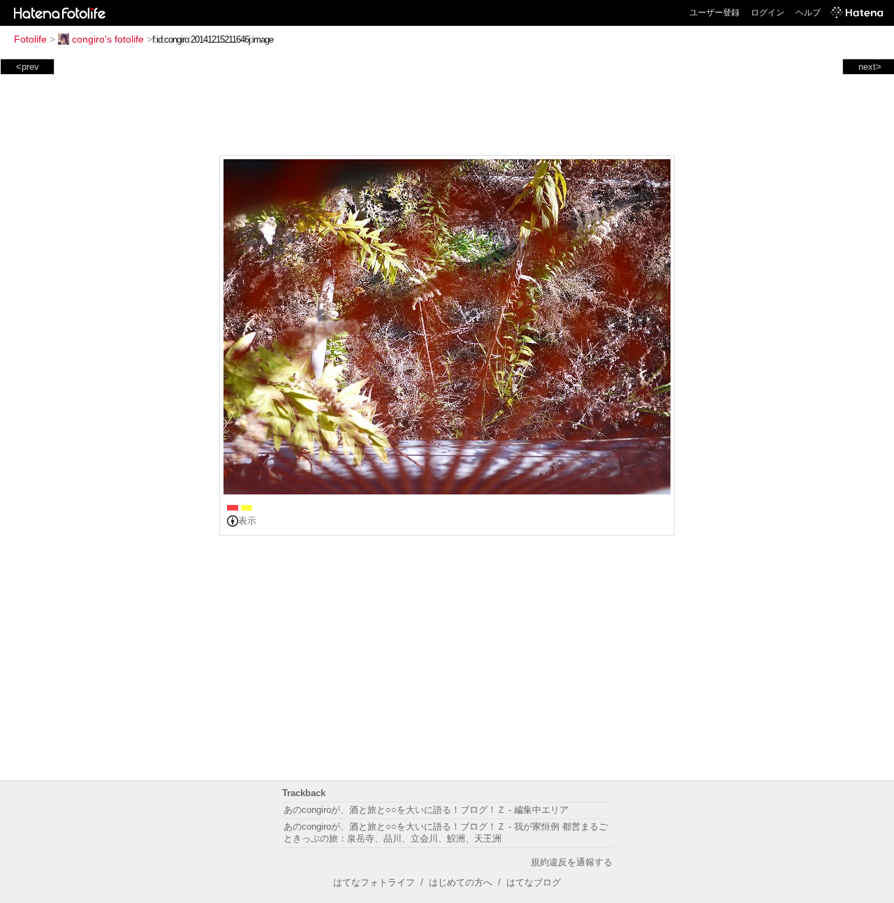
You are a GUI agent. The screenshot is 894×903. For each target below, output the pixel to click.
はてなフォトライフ (374, 882)
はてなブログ (533, 882)
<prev (27, 66)
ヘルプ (808, 12)
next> (869, 66)
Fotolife (30, 39)
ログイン (767, 12)
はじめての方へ (460, 882)
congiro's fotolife (108, 39)
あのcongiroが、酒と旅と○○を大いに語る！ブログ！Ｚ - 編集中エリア (426, 810)
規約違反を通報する (572, 862)
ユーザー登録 (714, 12)
